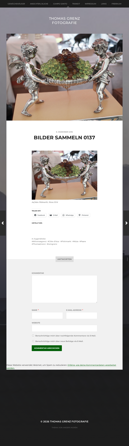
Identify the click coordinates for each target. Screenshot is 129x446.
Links (104, 4)
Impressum (90, 4)
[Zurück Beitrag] (3, 223)
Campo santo (60, 4)
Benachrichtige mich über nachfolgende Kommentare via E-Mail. (65, 336)
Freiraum (116, 4)
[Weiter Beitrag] (126, 223)
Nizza (76, 241)
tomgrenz (52, 244)
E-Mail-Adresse (74, 310)
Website (36, 323)
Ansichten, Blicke (39, 4)
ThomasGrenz (39, 244)
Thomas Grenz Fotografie (64, 20)
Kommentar (38, 273)
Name (35, 310)
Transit (76, 4)
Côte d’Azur (54, 241)
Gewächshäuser (16, 4)
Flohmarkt (66, 241)
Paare (83, 241)
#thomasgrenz (39, 241)
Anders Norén (70, 428)
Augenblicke (40, 239)
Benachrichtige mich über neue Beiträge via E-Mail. (59, 341)
